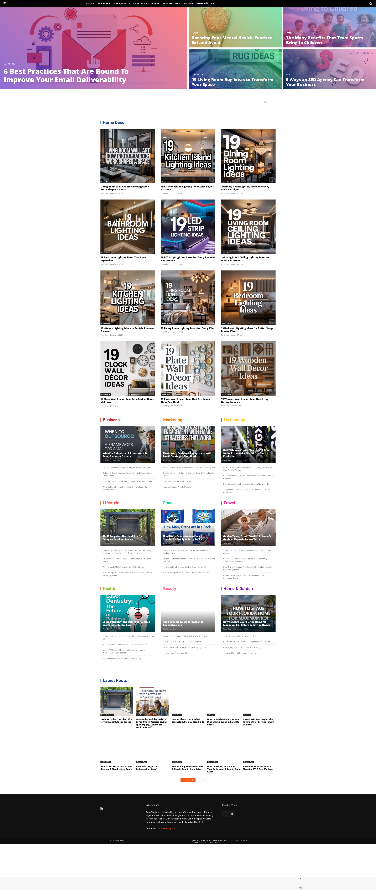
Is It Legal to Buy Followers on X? (177, 481)
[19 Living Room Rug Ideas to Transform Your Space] (235, 69)
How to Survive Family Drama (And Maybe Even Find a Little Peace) (223, 722)
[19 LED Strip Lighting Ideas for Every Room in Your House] (188, 227)
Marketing (9, 64)
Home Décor (197, 75)
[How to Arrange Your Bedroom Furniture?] (152, 748)
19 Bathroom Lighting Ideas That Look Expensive (123, 259)
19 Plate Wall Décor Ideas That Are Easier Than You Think (185, 400)
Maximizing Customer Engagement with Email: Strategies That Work (187, 454)
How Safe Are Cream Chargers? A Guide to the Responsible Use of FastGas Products (247, 453)
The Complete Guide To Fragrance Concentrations (183, 623)
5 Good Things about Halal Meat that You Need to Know (186, 572)
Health (195, 33)
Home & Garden (107, 715)
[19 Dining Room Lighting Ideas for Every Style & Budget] (248, 156)
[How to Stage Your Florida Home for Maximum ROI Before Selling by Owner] (248, 613)
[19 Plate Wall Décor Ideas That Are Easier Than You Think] (188, 368)
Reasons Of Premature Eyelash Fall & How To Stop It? (185, 636)
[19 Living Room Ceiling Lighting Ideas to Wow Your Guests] (248, 227)
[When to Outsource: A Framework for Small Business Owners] (127, 444)
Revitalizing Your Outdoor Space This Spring (242, 647)
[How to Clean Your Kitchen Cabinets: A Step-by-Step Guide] (188, 701)
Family (289, 33)
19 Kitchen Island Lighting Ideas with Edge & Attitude (187, 188)
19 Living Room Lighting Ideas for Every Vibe (187, 328)
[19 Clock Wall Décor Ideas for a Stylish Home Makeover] (127, 368)
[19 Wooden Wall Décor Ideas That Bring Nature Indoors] (248, 368)
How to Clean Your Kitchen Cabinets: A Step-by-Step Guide (188, 720)
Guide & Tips (177, 715)
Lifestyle (140, 715)
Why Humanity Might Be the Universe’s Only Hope (123, 567)
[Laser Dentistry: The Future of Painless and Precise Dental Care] (127, 613)
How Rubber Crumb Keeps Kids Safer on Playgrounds (246, 484)
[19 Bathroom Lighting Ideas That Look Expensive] (127, 227)
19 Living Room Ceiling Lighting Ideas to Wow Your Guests (245, 259)
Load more (187, 780)
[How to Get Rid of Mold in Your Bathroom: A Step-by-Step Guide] (223, 748)
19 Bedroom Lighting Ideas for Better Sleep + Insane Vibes (248, 330)
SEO (288, 75)
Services (247, 715)
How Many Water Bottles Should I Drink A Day (122, 658)
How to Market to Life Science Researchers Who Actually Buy (189, 467)
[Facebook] (225, 814)
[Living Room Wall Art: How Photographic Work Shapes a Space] (127, 156)
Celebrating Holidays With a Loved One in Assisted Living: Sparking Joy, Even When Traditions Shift (151, 723)
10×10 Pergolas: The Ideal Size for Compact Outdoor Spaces (122, 538)
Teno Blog (104, 193)
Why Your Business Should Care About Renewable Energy (127, 467)
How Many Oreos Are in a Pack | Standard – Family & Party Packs (182, 538)
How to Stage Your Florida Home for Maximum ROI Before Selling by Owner (246, 623)
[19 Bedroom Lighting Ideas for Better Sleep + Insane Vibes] (248, 297)
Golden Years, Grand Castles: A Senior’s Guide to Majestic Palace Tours (247, 538)
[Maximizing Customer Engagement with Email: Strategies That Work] (188, 444)
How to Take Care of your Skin (176, 653)
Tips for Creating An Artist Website (177, 487)
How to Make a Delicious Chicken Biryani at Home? (184, 567)
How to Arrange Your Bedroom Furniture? (147, 767)
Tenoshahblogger (109, 543)
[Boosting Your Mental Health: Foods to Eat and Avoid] (235, 27)
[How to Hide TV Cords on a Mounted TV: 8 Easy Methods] (259, 748)
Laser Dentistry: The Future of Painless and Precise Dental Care (126, 623)
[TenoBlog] (15, 3)
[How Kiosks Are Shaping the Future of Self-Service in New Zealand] (259, 701)
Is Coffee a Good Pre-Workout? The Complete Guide (125, 644)
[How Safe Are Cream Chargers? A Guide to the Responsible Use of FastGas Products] (248, 444)
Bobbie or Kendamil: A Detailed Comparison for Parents (246, 642)
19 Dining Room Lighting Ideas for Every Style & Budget (245, 188)
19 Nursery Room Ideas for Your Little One (240, 636)
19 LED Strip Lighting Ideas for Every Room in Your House (188, 259)
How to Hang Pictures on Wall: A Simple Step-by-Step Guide (188, 767)
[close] (300, 878)
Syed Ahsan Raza (170, 629)
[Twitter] (232, 814)
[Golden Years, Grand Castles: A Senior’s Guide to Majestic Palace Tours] (248, 527)
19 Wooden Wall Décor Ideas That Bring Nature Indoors (244, 400)
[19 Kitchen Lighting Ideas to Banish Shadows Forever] (127, 297)
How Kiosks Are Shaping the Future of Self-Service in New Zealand (258, 722)
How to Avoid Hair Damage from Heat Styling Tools (185, 647)
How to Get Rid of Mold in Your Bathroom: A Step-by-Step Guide (223, 769)
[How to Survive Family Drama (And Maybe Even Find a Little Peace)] (223, 701)
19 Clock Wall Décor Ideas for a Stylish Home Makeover (127, 400)
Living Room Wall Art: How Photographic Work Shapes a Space (125, 188)
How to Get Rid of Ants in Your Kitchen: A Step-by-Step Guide (116, 767)
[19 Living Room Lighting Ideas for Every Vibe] (188, 297)
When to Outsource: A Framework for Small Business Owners (126, 454)
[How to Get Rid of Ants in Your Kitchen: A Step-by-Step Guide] (116, 748)
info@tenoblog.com (166, 828)
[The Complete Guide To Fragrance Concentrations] (188, 613)
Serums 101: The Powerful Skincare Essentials (182, 642)
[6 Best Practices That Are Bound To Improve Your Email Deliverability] (93, 48)
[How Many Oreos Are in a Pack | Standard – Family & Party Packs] (188, 527)
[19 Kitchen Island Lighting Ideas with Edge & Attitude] (188, 156)
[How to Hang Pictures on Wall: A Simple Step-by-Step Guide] (188, 748)
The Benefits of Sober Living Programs (239, 653)
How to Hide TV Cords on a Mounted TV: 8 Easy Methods (258, 767)
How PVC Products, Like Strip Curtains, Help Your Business (127, 481)
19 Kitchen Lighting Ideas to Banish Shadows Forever (127, 330)
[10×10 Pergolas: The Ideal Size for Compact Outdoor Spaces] (127, 527)
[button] (370, 3)
